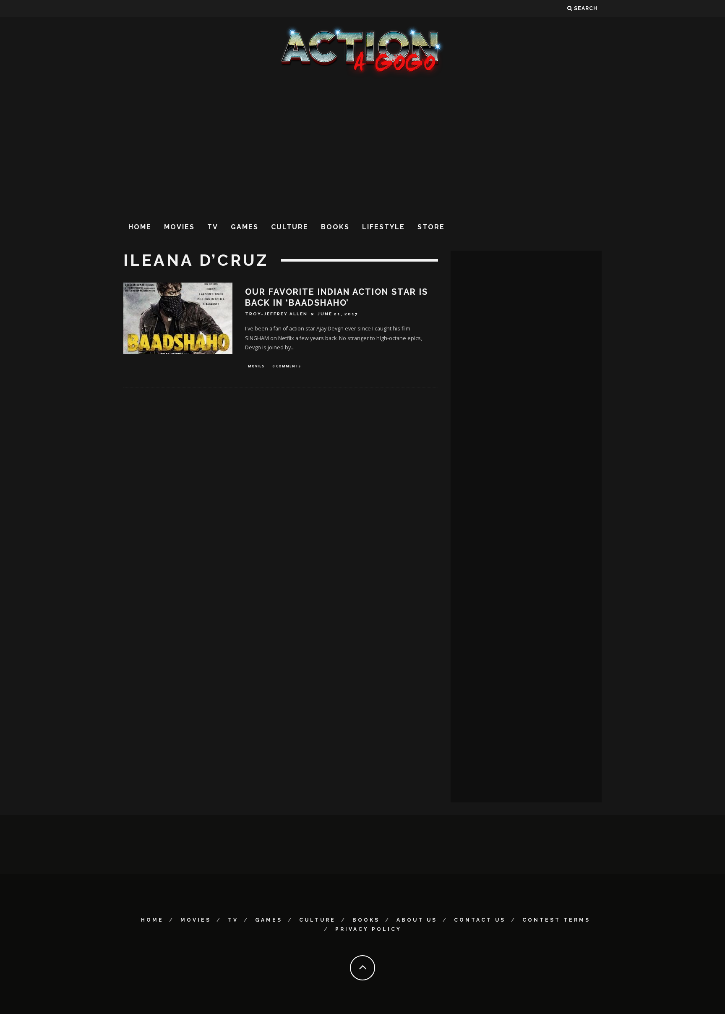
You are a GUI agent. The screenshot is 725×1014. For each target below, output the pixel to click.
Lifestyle (383, 227)
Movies (179, 227)
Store (431, 227)
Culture (289, 227)
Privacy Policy (368, 929)
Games (244, 227)
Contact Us (480, 920)
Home (139, 227)
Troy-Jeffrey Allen (276, 314)
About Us (416, 920)
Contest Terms (556, 920)
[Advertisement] (362, 146)
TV (212, 227)
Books (335, 227)
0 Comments (286, 366)
